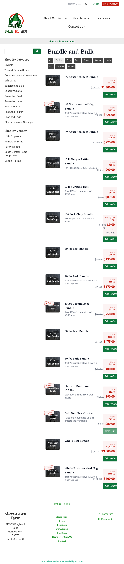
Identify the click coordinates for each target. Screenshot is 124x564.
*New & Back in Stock (17, 70)
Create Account (110, 4)
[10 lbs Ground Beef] (53, 190)
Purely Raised (12, 146)
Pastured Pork (13, 106)
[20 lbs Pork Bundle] (53, 279)
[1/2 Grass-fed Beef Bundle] (53, 80)
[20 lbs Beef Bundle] (53, 252)
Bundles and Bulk (14, 85)
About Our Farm (54, 18)
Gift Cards (10, 80)
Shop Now (80, 18)
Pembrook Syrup (14, 141)
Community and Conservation (21, 75)
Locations (102, 18)
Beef (77, 60)
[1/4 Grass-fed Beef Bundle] (53, 135)
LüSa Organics (13, 136)
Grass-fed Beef (13, 96)
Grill (50, 67)
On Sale (9, 64)
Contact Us (76, 26)
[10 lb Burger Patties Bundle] (53, 162)
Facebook (106, 519)
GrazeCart (79, 561)
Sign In (96, 4)
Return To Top (62, 503)
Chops (71, 67)
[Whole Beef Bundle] (53, 444)
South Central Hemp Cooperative (16, 153)
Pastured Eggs (13, 116)
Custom (98, 60)
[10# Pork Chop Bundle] (53, 217)
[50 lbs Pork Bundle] (53, 362)
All (50, 60)
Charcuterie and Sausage (19, 122)
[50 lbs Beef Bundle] (53, 334)
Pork (69, 60)
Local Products (13, 90)
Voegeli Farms (13, 160)
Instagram (107, 513)
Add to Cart (111, 94)
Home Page (61, 517)
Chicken (60, 67)
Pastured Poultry (14, 111)
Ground (87, 60)
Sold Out (109, 431)
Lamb (108, 60)
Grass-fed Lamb (14, 101)
